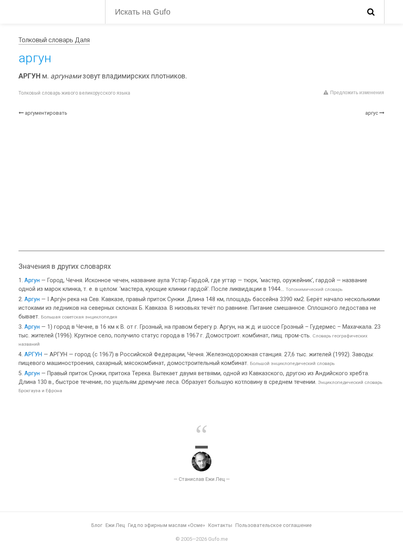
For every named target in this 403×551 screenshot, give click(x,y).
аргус (371, 113)
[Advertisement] (201, 183)
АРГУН (33, 354)
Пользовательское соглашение (273, 525)
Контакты (220, 525)
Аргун (32, 280)
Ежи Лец (115, 525)
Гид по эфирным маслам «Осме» (166, 525)
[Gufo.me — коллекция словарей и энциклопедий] (56, 11)
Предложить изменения (357, 92)
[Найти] (371, 12)
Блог (96, 525)
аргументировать (46, 113)
